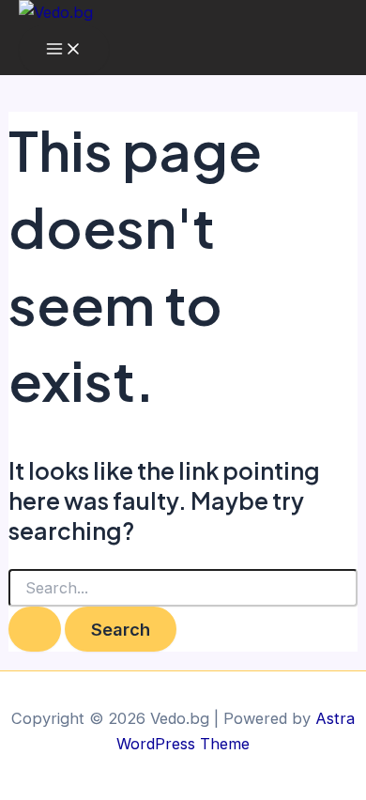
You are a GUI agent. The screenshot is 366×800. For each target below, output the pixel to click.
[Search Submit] (34, 629)
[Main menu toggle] (64, 49)
